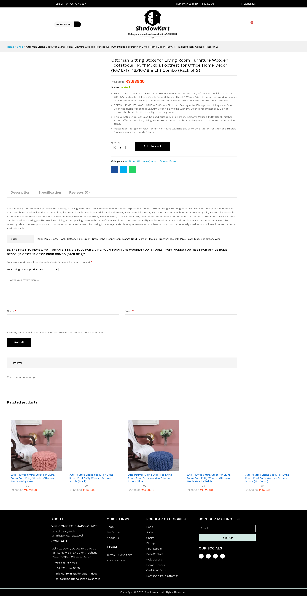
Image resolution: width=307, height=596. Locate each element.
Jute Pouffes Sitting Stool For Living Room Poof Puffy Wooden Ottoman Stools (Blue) (150, 478)
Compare (186, 146)
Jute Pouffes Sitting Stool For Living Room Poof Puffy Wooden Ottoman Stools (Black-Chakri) (208, 478)
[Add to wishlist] (177, 146)
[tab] (20, 194)
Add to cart (152, 146)
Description (20, 192)
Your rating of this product (23, 269)
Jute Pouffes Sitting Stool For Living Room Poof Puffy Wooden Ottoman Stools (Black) (91, 478)
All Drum (130, 161)
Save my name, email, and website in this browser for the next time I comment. (55, 332)
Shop (20, 46)
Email (129, 311)
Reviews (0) (79, 192)
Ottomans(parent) (147, 161)
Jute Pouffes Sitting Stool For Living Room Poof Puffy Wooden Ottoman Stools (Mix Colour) (267, 478)
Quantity (115, 143)
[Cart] (250, 24)
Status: (115, 87)
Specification (49, 192)
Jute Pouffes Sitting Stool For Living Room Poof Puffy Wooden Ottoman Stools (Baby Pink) (33, 478)
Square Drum (168, 161)
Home (10, 46)
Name (11, 311)
